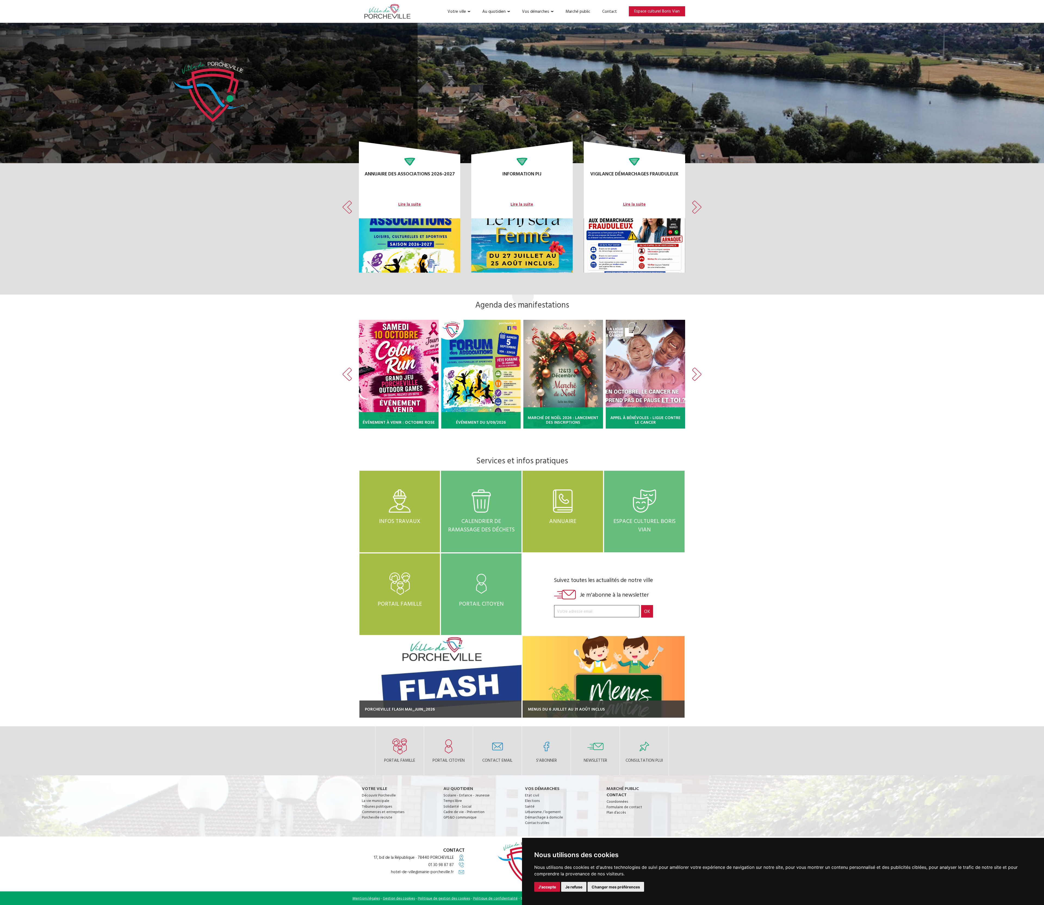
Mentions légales (366, 898)
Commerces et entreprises (383, 811)
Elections (532, 800)
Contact (609, 11)
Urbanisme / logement (543, 811)
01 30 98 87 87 (441, 864)
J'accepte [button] (547, 887)
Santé (530, 806)
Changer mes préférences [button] (616, 887)
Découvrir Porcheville (379, 795)
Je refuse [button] (573, 887)
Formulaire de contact (624, 807)
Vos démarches (535, 11)
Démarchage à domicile (544, 817)
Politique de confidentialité (495, 898)
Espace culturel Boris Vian (657, 11)
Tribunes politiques (377, 806)
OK (647, 611)
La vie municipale (375, 800)
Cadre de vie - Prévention (463, 811)
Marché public (578, 11)
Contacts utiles (537, 822)
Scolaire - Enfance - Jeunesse (466, 795)
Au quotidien (494, 11)
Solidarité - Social (457, 806)
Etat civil (532, 795)
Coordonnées (617, 801)
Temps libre (452, 800)
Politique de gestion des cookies (444, 898)
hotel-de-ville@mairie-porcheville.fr (422, 872)
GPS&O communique (460, 817)
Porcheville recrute (377, 817)
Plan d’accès (616, 812)
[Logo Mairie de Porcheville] (387, 11)
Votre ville (457, 11)
